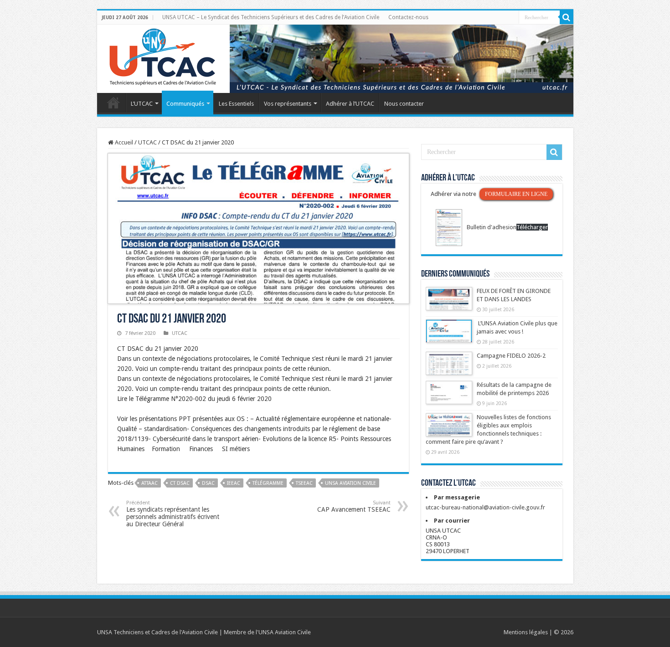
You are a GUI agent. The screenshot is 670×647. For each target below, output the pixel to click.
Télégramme (268, 483)
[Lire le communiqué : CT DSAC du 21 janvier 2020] (258, 228)
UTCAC (147, 142)
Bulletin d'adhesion (491, 227)
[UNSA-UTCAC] (335, 59)
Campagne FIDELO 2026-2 (511, 355)
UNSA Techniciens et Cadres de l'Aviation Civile (157, 632)
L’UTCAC (142, 103)
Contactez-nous (408, 17)
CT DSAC (180, 483)
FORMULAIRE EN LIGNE (516, 194)
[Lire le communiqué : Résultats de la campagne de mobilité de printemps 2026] (449, 396)
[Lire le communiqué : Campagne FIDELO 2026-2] (449, 367)
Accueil (113, 102)
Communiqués (185, 103)
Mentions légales (526, 632)
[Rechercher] (566, 17)
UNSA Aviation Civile (350, 483)
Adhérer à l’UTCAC (350, 103)
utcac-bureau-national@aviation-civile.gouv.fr (485, 507)
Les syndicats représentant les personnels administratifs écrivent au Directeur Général (172, 514)
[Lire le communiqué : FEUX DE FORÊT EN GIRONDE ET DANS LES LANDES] (449, 303)
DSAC (208, 483)
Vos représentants (287, 103)
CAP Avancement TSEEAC (354, 506)
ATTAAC (149, 483)
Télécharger (532, 227)
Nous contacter (404, 103)
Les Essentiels (236, 103)
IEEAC (233, 483)
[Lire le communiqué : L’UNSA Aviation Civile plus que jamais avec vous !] (449, 335)
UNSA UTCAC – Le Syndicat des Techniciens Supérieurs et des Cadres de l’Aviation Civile (270, 17)
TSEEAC (304, 483)
